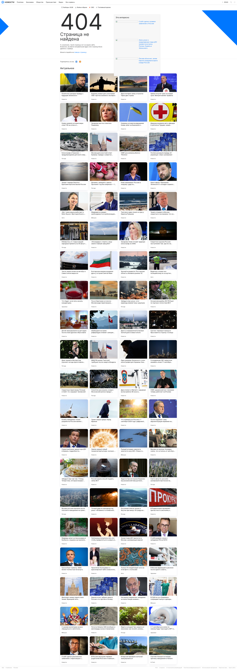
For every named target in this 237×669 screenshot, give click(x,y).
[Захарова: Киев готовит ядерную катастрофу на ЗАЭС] (133, 235)
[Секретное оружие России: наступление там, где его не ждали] (163, 235)
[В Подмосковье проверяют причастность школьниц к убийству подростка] (163, 502)
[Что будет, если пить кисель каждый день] (74, 295)
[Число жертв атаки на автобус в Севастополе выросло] (74, 265)
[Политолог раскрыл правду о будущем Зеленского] (74, 87)
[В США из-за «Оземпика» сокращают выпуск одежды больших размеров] (163, 591)
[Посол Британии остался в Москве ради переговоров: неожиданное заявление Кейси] (104, 295)
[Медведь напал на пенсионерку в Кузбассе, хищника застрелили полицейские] (74, 532)
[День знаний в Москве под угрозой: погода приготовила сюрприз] (74, 354)
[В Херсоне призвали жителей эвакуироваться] (133, 650)
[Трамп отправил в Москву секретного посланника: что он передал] (163, 206)
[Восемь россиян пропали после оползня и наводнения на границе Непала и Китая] (74, 502)
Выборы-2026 (68, 7)
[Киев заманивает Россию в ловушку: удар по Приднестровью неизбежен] (133, 176)
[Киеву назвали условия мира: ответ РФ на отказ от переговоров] (74, 117)
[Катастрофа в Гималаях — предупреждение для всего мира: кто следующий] (74, 146)
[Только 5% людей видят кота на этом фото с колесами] (133, 561)
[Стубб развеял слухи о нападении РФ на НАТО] (163, 532)
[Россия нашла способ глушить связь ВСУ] (104, 472)
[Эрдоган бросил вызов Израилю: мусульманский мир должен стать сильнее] (133, 472)
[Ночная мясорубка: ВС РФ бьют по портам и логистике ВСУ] (163, 295)
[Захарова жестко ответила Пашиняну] (104, 117)
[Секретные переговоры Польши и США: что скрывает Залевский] (74, 384)
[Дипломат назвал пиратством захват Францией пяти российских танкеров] (74, 591)
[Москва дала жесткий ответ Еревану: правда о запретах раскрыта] (104, 146)
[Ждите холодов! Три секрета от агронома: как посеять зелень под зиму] (133, 621)
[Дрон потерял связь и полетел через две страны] (133, 87)
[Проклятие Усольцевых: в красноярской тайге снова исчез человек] (104, 561)
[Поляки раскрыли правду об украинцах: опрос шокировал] (163, 146)
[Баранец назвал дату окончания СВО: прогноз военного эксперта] (104, 87)
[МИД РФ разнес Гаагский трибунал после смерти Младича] (104, 354)
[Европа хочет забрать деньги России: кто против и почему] (104, 591)
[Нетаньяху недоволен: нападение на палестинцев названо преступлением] (133, 591)
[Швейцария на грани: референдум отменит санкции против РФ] (104, 324)
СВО (92, 7)
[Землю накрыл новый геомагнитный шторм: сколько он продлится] (104, 443)
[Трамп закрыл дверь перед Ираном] (104, 413)
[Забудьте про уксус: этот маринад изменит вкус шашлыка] (133, 295)
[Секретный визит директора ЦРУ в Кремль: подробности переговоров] (74, 443)
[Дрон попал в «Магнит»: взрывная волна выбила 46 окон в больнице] (133, 384)
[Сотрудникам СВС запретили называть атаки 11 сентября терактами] (163, 354)
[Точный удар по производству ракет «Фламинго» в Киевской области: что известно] (104, 502)
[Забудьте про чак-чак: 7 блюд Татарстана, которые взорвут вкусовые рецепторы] (74, 472)
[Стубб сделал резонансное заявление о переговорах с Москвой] (74, 650)
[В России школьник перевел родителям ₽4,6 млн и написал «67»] (104, 650)
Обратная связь (223, 667)
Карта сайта (232, 667)
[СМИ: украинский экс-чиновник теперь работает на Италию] (163, 384)
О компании (9, 667)
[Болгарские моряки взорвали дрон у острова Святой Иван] (104, 265)
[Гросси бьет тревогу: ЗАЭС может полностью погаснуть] (74, 561)
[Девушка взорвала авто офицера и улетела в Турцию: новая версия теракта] (163, 117)
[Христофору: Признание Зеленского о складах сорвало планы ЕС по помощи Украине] (163, 176)
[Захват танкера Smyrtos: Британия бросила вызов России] (74, 176)
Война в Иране (82, 7)
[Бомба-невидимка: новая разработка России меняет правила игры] (74, 413)
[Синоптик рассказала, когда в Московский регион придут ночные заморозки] (104, 384)
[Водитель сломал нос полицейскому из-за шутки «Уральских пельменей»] (163, 265)
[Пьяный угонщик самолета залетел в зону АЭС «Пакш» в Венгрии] (133, 443)
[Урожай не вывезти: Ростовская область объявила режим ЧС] (133, 265)
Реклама (16, 667)
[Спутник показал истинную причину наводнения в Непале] (163, 650)
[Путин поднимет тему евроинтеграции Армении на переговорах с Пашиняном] (163, 413)
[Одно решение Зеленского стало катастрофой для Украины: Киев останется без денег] (133, 354)
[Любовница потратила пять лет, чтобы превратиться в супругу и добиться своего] (104, 532)
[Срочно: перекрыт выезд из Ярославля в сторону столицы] (163, 324)
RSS (156, 667)
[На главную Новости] (9, 2)
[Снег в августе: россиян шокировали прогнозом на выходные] (163, 472)
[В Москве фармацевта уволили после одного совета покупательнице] (163, 561)
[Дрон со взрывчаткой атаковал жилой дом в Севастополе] (133, 324)
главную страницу (80, 52)
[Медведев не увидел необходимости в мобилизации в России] (104, 206)
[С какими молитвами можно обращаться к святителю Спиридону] (74, 621)
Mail (3, 667)
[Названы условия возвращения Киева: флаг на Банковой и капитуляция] (133, 117)
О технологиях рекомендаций (174, 667)
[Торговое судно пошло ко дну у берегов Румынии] (133, 206)
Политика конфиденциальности (192, 667)
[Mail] (2, 2)
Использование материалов (209, 667)
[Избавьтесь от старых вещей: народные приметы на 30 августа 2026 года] (74, 235)
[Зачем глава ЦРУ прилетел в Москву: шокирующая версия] (133, 532)
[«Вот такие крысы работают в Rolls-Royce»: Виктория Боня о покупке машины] (74, 206)
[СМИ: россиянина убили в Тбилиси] (133, 146)
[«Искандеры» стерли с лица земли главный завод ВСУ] (104, 235)
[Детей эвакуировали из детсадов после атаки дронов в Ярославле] (74, 324)
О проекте (162, 667)
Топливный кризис (104, 7)
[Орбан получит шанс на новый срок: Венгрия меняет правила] (163, 87)
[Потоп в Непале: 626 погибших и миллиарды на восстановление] (104, 621)
